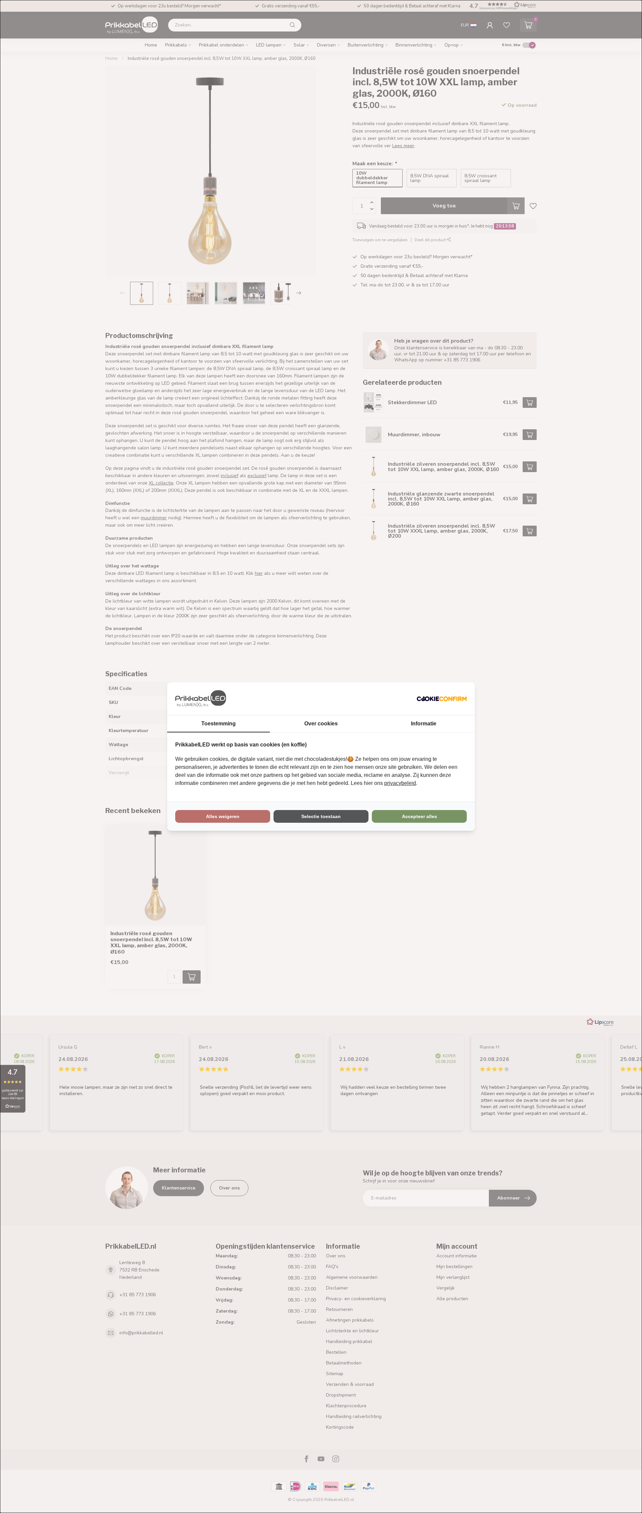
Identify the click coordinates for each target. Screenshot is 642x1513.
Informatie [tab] (423, 723)
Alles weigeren (222, 816)
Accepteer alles (419, 816)
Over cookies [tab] (321, 723)
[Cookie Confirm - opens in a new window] (442, 698)
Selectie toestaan (321, 816)
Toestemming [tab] (218, 723)
